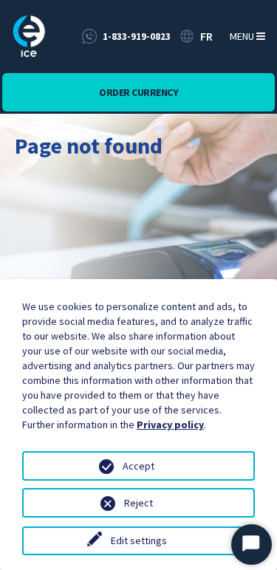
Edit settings (139, 540)
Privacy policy (170, 424)
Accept (138, 466)
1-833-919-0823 (137, 36)
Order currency (138, 92)
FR (206, 36)
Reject (138, 502)
